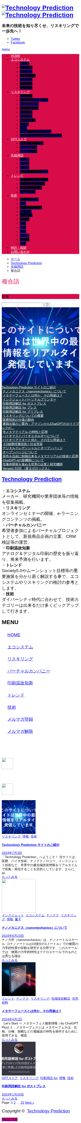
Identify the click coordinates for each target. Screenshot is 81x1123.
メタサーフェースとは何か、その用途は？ (32, 1011)
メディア (26, 84)
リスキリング (20, 92)
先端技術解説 (29, 104)
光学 (23, 223)
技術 (14, 195)
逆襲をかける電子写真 (35, 131)
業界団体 (26, 80)
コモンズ (26, 88)
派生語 (24, 167)
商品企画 (26, 116)
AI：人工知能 (29, 199)
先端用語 (17, 155)
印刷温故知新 (20, 683)
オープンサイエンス (34, 179)
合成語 (24, 159)
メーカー (26, 67)
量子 (23, 227)
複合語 (24, 163)
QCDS (24, 124)
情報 (25, 836)
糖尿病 (24, 235)
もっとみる (10, 876)
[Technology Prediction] (37, 11)
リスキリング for (31, 143)
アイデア (26, 112)
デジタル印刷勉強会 (34, 100)
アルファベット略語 (34, 171)
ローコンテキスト (32, 184)
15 (22, 1102)
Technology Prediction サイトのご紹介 (31, 845)
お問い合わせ (20, 252)
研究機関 (26, 71)
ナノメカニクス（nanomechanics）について (34, 927)
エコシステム (20, 59)
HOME (15, 56)
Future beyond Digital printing (41, 135)
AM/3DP (26, 211)
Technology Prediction (32, 479)
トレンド (17, 175)
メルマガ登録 (20, 719)
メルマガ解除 (20, 731)
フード (24, 239)
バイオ (24, 219)
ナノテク (26, 215)
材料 (23, 243)
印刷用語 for (28, 151)
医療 (23, 231)
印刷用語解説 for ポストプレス (24, 1086)
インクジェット (31, 207)
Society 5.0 (28, 192)
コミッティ (28, 75)
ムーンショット (31, 188)
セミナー (26, 96)
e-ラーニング (29, 108)
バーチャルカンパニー (28, 671)
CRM (23, 128)
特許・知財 (19, 247)
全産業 (24, 63)
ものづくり (28, 120)
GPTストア (19, 139)
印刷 (23, 203)
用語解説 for (28, 147)
